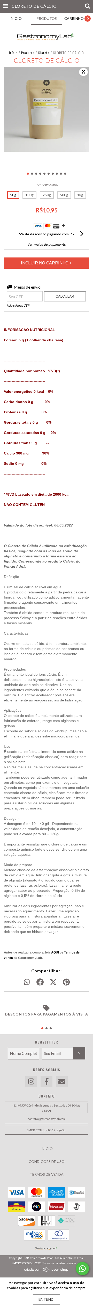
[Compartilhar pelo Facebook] (40, 982)
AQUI (55, 952)
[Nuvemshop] (46, 1270)
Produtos (27, 52)
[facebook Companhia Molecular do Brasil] (46, 1081)
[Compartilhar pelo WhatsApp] (27, 982)
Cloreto (43, 52)
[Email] (62, 1081)
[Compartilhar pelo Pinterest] (66, 982)
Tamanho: (46, 184)
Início (13, 52)
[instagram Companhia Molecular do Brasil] (31, 1081)
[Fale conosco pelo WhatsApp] (82, 1268)
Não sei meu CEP (18, 305)
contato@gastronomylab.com (47, 1118)
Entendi (46, 1299)
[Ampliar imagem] (83, 72)
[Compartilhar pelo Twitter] (53, 982)
